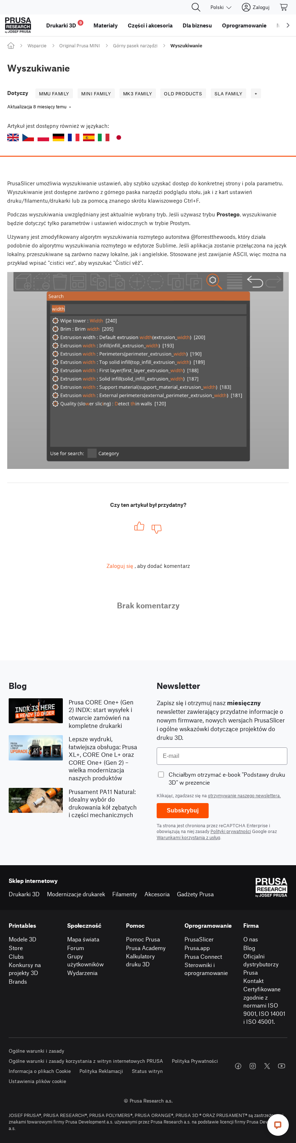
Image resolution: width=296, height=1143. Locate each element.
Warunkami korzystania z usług (188, 837)
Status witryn (147, 1071)
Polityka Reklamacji (101, 1071)
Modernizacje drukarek (76, 893)
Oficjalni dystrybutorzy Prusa (261, 964)
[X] (267, 1066)
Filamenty (124, 893)
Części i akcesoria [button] (150, 25)
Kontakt (253, 980)
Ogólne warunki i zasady (36, 1051)
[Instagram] (252, 1066)
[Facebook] (238, 1066)
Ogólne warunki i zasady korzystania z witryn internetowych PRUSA (86, 1061)
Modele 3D (22, 939)
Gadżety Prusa (195, 893)
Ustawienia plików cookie (37, 1081)
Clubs (16, 956)
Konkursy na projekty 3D (25, 968)
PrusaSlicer (199, 939)
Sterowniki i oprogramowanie (206, 968)
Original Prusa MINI (79, 45)
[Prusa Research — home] (18, 25)
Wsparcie (37, 45)
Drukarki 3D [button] (64, 24)
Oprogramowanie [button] (244, 25)
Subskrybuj (183, 810)
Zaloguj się (119, 565)
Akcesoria (157, 893)
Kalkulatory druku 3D (140, 960)
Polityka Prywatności (195, 1061)
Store (16, 947)
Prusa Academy (146, 947)
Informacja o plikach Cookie (40, 1071)
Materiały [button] (105, 25)
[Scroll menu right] (288, 25)
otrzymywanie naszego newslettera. (244, 795)
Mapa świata (83, 939)
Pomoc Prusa (143, 939)
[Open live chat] (278, 1125)
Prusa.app (197, 947)
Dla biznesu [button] (197, 25)
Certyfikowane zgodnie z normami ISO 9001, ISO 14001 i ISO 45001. (264, 1005)
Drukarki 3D (24, 893)
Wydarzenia (82, 972)
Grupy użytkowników (85, 960)
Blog (249, 947)
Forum (75, 947)
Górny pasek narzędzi (135, 45)
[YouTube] (281, 1066)
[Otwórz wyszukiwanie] (196, 7)
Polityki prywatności (230, 831)
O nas (250, 939)
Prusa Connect (203, 956)
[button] (13, 137)
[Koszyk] (284, 7)
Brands (18, 981)
